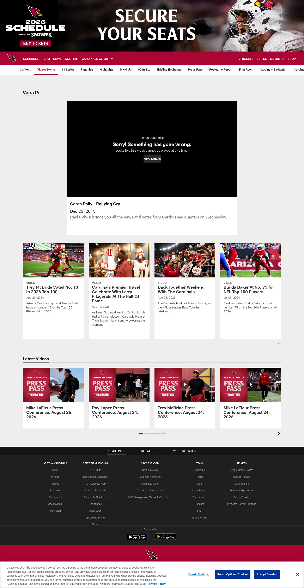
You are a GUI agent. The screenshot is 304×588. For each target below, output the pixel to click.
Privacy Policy (156, 583)
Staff (199, 510)
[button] (152, 159)
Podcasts (55, 490)
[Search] (238, 58)
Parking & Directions (95, 497)
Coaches (199, 503)
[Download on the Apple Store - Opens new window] (137, 537)
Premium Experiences (242, 490)
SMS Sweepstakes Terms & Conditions (150, 497)
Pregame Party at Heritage (241, 503)
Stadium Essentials (95, 490)
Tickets (242, 463)
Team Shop (55, 510)
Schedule (199, 469)
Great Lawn (95, 510)
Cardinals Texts (149, 483)
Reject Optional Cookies (232, 574)
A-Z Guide (95, 469)
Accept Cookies (267, 574)
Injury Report (199, 490)
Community (55, 497)
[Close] (297, 574)
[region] (152, 575)
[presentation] (279, 344)
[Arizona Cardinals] (152, 556)
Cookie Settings (198, 574)
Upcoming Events (95, 517)
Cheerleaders (55, 503)
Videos (55, 483)
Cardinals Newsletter (150, 476)
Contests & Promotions (150, 490)
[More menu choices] (112, 58)
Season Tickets (241, 476)
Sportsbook (95, 503)
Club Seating (242, 483)
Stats (199, 483)
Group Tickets (241, 497)
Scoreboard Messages (95, 476)
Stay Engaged (150, 463)
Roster (199, 476)
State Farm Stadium (95, 463)
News (55, 469)
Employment (199, 517)
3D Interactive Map (95, 483)
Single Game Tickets (241, 469)
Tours (95, 524)
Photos (55, 476)
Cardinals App (150, 469)
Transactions (200, 497)
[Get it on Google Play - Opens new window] (166, 539)
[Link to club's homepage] (12, 58)
